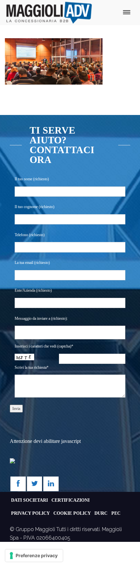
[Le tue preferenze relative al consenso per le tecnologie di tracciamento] (34, 555)
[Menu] (126, 12)
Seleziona (28, 332)
